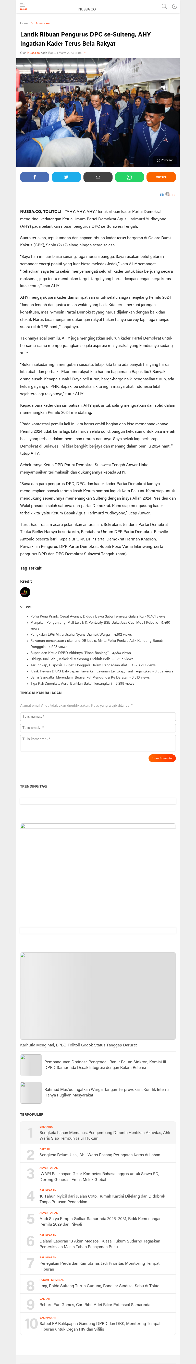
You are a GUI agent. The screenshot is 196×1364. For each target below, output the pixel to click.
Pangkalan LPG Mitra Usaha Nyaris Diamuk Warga (70, 635)
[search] (164, 6)
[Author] (25, 593)
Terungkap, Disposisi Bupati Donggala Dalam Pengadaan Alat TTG (82, 665)
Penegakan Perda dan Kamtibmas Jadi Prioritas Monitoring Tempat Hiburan (100, 1266)
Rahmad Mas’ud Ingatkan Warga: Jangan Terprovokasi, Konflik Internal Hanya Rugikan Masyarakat (107, 1092)
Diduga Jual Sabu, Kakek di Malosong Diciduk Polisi (70, 659)
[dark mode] (174, 6)
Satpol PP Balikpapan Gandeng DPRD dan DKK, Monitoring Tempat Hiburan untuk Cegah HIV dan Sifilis (100, 1327)
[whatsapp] (129, 177)
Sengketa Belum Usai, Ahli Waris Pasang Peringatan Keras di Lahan (100, 1155)
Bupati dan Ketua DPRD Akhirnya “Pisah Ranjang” (69, 653)
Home (24, 23)
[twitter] (66, 177)
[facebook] (34, 177)
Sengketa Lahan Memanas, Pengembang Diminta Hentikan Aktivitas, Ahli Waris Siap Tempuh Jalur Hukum (105, 1136)
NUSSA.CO (87, 9)
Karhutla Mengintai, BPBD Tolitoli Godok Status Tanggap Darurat (78, 1045)
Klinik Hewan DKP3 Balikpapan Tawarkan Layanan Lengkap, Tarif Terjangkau (90, 671)
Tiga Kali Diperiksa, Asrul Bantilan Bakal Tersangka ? (71, 684)
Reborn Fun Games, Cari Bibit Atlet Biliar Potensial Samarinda (95, 1305)
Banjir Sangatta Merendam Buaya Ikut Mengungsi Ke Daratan (79, 678)
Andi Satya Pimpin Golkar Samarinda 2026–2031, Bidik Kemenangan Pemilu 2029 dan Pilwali (101, 1222)
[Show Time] (84, 53)
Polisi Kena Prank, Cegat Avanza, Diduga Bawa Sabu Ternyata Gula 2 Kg (87, 617)
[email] (98, 177)
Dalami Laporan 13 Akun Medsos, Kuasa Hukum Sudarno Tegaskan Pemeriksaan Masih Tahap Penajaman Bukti (100, 1244)
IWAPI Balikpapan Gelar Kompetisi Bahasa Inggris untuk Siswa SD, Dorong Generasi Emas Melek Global (99, 1177)
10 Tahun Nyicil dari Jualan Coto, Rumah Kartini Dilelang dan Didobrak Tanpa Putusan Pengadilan (102, 1199)
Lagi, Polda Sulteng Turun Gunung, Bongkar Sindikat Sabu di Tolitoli (101, 1286)
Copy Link (161, 177)
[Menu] (23, 6)
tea (172, 195)
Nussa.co (33, 53)
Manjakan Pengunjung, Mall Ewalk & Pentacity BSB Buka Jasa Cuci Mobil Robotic (94, 623)
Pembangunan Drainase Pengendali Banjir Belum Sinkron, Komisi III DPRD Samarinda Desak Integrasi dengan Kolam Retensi (105, 1065)
